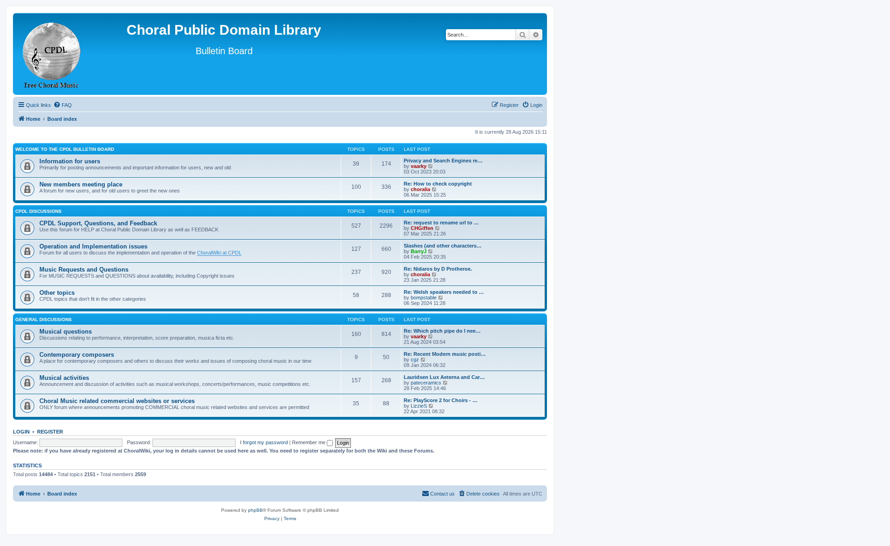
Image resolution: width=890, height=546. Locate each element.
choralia (420, 189)
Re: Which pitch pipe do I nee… (442, 331)
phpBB (255, 510)
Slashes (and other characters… (443, 245)
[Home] (52, 54)
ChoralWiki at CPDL (219, 252)
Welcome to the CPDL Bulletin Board (64, 149)
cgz (415, 359)
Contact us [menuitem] (442, 493)
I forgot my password (264, 442)
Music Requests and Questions (83, 269)
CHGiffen (422, 228)
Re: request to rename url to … (441, 222)
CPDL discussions (38, 211)
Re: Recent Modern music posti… (445, 354)
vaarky (418, 166)
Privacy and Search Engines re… (443, 160)
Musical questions (65, 331)
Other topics (57, 292)
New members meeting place (80, 184)
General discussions (43, 319)
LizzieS (419, 406)
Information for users (69, 161)
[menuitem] (62, 105)
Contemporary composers (76, 354)
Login (21, 431)
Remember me (309, 442)
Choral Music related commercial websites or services (117, 400)
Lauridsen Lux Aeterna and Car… (444, 377)
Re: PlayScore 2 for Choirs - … (440, 400)
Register (50, 431)
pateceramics (426, 382)
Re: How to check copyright (438, 183)
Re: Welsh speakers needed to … (444, 292)
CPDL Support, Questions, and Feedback (98, 223)
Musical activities (64, 377)
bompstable (424, 297)
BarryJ (418, 251)
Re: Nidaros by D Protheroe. (438, 269)
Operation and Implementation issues (93, 246)
